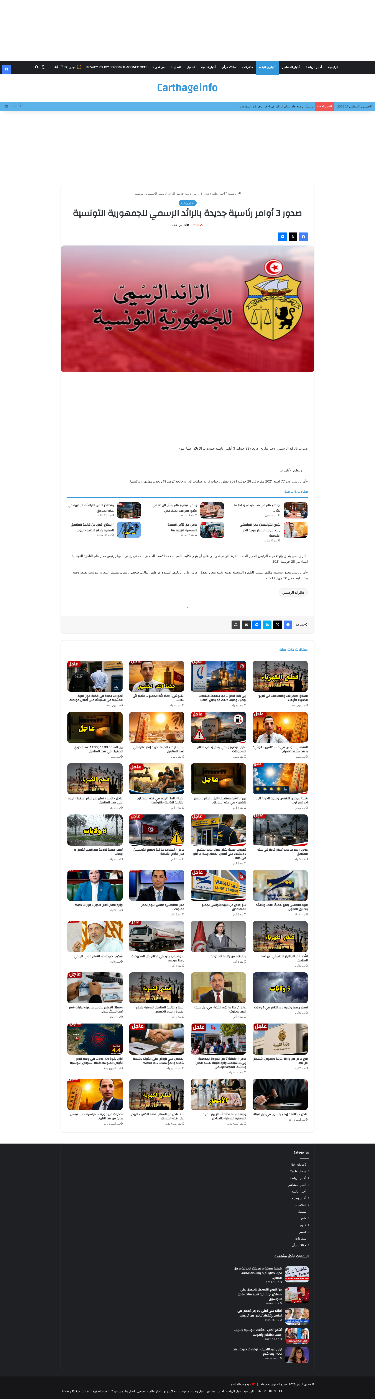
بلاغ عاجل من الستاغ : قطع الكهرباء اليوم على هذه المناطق (157, 1116)
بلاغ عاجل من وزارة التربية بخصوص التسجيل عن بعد (280, 1061)
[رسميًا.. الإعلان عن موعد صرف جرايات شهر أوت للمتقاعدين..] (95, 988)
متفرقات (247, 67)
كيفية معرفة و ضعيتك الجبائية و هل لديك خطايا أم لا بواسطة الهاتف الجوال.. (258, 1273)
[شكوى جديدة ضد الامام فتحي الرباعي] (95, 936)
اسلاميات (300, 1205)
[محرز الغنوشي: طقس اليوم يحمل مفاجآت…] (156, 885)
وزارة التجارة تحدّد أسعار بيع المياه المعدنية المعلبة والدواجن (224, 1116)
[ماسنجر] (282, 236)
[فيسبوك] (303, 236)
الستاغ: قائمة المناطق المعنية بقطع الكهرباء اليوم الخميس (160, 1009)
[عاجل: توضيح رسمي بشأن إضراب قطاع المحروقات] (218, 727)
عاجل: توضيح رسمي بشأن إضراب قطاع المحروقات (221, 749)
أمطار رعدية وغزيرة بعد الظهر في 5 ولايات (281, 1007)
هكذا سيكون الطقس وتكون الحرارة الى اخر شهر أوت (282, 800)
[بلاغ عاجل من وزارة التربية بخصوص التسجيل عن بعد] (280, 1039)
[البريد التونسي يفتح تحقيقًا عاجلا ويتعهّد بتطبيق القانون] (280, 885)
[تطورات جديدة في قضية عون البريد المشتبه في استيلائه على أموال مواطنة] (95, 676)
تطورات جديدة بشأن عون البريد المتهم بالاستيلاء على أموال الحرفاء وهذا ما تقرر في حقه (219, 854)
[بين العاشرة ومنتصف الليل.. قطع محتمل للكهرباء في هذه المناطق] (218, 779)
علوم (303, 1225)
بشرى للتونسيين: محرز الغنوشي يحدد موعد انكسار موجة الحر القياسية (260, 530)
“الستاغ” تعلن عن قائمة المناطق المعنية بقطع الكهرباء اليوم (92, 527)
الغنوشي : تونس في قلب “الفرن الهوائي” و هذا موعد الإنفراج (280, 749)
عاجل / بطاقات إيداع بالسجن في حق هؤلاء (280, 1114)
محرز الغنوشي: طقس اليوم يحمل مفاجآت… (162, 907)
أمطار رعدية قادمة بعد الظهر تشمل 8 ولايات (98, 852)
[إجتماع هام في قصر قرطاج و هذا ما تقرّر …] (296, 510)
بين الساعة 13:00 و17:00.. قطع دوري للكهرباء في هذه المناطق (98, 749)
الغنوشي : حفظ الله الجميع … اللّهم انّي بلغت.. (158, 698)
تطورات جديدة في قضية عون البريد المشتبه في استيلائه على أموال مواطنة (96, 698)
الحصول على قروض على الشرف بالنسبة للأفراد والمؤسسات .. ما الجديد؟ (158, 1061)
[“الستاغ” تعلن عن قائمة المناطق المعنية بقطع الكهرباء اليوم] (129, 530)
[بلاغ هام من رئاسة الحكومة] (218, 936)
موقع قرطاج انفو (241, 1384)
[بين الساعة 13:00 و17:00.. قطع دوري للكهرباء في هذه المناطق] (95, 727)
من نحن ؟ (159, 67)
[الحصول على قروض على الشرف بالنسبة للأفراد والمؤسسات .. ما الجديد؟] (156, 1039)
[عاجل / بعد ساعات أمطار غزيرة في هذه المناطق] (280, 830)
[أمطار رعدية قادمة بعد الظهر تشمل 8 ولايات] (95, 830)
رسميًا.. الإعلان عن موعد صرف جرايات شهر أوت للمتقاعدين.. (96, 1009)
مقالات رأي (229, 67)
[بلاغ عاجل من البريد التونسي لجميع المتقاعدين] (218, 885)
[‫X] (293, 236)
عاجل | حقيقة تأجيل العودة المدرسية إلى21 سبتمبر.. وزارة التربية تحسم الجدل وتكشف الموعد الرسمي (221, 1063)
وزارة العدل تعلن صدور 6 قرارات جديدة (99, 905)
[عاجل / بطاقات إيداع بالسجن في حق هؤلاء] (280, 1094)
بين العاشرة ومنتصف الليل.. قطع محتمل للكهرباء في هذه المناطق (220, 800)
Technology (298, 1171)
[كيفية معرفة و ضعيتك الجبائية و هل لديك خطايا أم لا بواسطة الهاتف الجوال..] (297, 1274)
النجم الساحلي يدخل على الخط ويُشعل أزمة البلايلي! (281, 106)
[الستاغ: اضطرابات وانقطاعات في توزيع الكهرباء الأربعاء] (280, 676)
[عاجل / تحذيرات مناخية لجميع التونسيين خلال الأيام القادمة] (156, 830)
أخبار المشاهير (291, 67)
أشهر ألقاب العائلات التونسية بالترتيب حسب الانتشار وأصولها (258, 1332)
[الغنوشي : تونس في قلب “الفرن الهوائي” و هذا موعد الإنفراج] (280, 727)
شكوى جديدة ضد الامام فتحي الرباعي (98, 956)
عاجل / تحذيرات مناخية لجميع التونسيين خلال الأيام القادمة (158, 852)
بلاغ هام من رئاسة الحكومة (228, 956)
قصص (302, 1231)
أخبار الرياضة (314, 67)
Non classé (298, 1164)
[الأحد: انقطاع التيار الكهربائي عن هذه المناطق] (280, 936)
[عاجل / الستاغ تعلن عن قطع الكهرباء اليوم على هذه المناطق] (95, 779)
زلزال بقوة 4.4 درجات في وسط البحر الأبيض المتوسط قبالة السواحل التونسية (96, 1061)
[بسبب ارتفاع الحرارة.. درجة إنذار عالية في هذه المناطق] (156, 727)
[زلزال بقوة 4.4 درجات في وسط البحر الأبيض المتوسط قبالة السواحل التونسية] (95, 1039)
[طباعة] (236, 625)
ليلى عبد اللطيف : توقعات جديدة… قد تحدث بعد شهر (257, 1352)
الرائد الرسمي (292, 592)
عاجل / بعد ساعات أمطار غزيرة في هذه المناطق (282, 852)
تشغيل (191, 67)
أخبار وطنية (269, 67)
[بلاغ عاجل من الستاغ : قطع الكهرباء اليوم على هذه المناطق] (156, 1094)
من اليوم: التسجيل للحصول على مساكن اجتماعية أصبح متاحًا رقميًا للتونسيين (260, 1294)
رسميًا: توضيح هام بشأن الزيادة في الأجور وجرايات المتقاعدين (175, 508)
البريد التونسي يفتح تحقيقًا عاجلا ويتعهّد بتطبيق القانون (282, 907)
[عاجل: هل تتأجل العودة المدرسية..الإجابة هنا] (212, 530)
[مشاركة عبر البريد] (246, 625)
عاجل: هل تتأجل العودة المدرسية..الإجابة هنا (182, 527)
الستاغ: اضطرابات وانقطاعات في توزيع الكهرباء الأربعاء (283, 698)
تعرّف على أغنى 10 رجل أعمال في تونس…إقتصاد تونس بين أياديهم (259, 1313)
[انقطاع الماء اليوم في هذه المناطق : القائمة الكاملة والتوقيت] (156, 779)
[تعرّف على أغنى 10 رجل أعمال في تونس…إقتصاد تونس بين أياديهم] (297, 1316)
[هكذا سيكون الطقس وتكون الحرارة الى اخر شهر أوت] (280, 779)
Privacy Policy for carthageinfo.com (116, 67)
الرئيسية (333, 67)
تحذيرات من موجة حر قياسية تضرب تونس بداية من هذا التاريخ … (96, 1116)
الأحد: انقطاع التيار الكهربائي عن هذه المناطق (284, 958)
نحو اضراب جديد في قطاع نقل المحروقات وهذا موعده (157, 958)
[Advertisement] (187, 30)
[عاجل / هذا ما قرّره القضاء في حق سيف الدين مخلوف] (218, 988)
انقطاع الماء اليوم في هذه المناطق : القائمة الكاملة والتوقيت (160, 800)
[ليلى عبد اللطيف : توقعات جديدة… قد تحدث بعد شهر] (297, 1355)
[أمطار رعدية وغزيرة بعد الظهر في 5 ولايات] (280, 988)
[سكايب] (267, 625)
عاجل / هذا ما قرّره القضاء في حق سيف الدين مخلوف (220, 1009)
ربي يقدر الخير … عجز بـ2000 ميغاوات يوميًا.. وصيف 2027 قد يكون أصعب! (222, 698)
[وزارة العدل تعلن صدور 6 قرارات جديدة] (95, 885)
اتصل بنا (176, 67)
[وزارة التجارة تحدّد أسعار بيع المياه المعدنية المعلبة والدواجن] (218, 1094)
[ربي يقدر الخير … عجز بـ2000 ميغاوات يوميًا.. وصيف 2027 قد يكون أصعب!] (218, 676)
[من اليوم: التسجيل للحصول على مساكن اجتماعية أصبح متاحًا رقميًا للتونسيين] (297, 1295)
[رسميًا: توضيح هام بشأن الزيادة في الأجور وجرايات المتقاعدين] (212, 510)
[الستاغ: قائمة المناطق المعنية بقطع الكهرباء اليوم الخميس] (156, 988)
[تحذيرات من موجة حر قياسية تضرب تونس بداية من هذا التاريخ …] (95, 1094)
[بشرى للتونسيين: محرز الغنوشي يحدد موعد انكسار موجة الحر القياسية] (296, 530)
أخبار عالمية (208, 67)
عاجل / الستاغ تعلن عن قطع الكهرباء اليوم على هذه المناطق (95, 800)
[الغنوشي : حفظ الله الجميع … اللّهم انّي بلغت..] (156, 676)
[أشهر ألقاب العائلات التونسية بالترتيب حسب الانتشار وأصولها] (297, 1336)
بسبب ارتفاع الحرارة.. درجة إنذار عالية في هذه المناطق (158, 749)
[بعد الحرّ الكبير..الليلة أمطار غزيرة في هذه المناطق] (129, 510)
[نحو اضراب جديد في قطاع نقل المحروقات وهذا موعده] (156, 936)
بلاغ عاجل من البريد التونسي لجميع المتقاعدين (224, 907)
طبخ (303, 1218)
